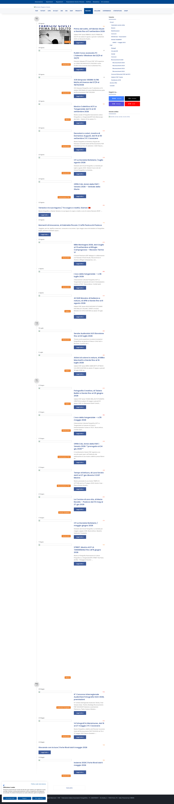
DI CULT (55, 10)
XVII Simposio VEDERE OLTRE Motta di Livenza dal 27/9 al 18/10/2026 (86, 82)
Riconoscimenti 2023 (119, 68)
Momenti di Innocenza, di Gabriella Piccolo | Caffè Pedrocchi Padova (70, 225)
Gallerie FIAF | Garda (117, 77)
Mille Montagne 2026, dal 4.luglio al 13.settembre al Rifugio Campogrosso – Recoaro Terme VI (89, 248)
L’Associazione (39, 2)
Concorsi (113, 33)
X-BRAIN (132, 798)
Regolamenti (59, 2)
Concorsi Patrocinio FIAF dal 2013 (120, 74)
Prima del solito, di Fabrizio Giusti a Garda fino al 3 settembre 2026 (89, 30)
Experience (107, 10)
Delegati (113, 48)
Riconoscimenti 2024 (119, 65)
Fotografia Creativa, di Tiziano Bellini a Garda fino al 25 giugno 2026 (88, 393)
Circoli (111, 22)
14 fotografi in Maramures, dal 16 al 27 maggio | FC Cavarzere (89, 724)
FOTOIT (43, 10)
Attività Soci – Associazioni (118, 36)
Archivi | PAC (113, 83)
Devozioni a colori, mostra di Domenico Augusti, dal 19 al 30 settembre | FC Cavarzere (88, 136)
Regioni (88, 10)
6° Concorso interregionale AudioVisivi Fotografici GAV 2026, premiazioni (89, 697)
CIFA (49, 10)
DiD (62, 10)
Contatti (112, 85)
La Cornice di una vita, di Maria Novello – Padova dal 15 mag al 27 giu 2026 (88, 502)
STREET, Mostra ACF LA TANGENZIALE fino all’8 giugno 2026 (87, 550)
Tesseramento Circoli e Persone (75, 2)
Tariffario (88, 2)
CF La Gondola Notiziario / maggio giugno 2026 (86, 524)
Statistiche (117, 10)
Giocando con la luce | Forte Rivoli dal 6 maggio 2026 (63, 747)
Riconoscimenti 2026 (117, 59)
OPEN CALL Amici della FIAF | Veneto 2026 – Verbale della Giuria (87, 186)
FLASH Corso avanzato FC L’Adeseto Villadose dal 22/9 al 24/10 (88, 55)
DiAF (71, 10)
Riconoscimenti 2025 (119, 62)
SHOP (126, 10)
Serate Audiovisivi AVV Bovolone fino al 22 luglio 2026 (89, 334)
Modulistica (96, 2)
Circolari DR (114, 51)
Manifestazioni (115, 31)
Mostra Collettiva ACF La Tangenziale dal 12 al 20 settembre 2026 (85, 109)
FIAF (36, 10)
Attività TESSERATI (116, 39)
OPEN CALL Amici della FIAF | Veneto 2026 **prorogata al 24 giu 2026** (88, 446)
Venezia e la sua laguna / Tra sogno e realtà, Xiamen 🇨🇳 (65, 207)
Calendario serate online (118, 25)
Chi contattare (105, 2)
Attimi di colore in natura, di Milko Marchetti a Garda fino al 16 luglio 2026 (89, 360)
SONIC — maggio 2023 (119, 42)
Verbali (113, 54)
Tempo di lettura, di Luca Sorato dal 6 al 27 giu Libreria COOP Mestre (89, 475)
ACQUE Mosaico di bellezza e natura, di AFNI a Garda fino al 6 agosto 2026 (88, 300)
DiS (66, 10)
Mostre (113, 28)
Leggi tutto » (80, 42)
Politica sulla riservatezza (38, 784)
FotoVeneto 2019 (116, 80)
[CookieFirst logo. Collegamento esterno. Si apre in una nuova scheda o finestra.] (4, 785)
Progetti (78, 10)
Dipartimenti (49, 2)
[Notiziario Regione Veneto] (42, 7)
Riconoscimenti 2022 (119, 71)
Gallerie (97, 10)
